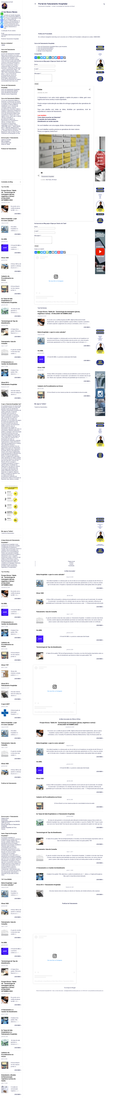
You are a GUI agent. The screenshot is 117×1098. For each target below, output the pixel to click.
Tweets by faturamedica (40, 407)
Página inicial (71, 561)
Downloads (71, 565)
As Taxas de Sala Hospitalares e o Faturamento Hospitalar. (55, 814)
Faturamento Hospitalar (47, 176)
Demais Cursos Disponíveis (45, 51)
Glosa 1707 (5, 665)
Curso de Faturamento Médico (46, 48)
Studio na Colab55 (39, 249)
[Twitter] (2, 23)
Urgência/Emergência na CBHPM (10, 821)
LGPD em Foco (5, 823)
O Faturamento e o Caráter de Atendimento (50, 868)
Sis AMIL (40, 351)
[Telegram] (2, 17)
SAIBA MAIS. (97, 37)
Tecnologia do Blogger (70, 987)
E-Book (71, 563)
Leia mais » (87, 327)
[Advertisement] (56, 18)
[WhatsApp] (2, 13)
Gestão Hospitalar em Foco (8, 827)
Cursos (71, 564)
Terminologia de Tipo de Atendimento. (49, 647)
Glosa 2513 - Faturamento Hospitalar (48, 884)
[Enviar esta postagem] (42, 173)
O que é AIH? (5, 704)
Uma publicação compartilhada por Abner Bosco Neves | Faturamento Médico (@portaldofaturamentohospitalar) (64, 301)
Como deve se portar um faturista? (49, 117)
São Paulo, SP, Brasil (51, 179)
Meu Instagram (5, 141)
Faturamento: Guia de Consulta (46, 611)
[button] (90, 89)
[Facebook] (2, 20)
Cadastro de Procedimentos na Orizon (50, 386)
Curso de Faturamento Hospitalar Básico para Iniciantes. (52, 46)
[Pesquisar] (104, 4)
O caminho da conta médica (47, 119)
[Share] (2, 26)
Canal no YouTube (6, 139)
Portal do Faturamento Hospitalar (52, 4)
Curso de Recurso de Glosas (45, 49)
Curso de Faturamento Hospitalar (10, 89)
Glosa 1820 (41, 367)
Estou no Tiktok (5, 144)
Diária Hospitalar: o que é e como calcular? (52, 332)
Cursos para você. (6, 142)
